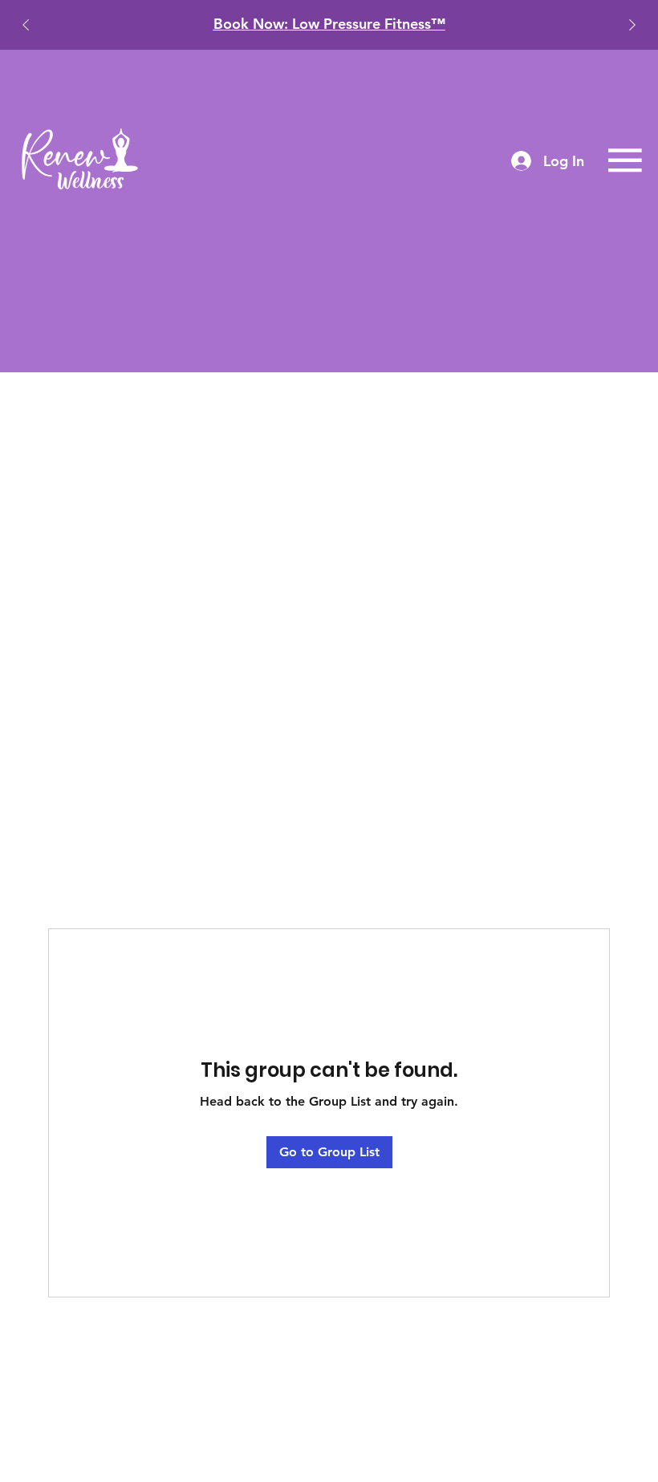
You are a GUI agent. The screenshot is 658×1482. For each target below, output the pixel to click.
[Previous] (26, 25)
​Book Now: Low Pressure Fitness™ (329, 23)
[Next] (632, 25)
